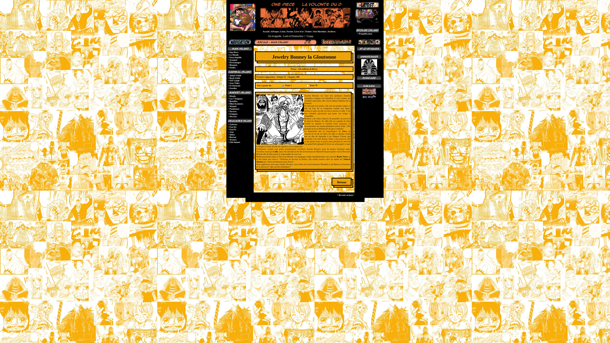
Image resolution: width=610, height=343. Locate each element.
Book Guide (235, 78)
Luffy (275, 151)
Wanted (233, 106)
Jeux (232, 132)
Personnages (235, 62)
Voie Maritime (319, 31)
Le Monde (234, 55)
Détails (233, 96)
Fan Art (233, 127)
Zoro (344, 131)
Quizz (232, 134)
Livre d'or (299, 31)
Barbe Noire (342, 156)
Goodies (233, 88)
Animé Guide (235, 75)
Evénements (235, 85)
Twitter (308, 31)
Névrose (233, 116)
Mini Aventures (236, 104)
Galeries (233, 124)
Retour (342, 182)
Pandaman (234, 109)
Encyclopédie (236, 57)
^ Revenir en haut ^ (346, 195)
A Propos (275, 31)
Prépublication (365, 34)
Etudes (233, 67)
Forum (290, 31)
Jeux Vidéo (235, 83)
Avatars (233, 139)
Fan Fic (233, 129)
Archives (332, 31)
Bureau (233, 137)
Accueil (266, 31)
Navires (233, 111)
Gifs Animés (235, 142)
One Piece (234, 52)
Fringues (233, 114)
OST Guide (235, 80)
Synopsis (233, 60)
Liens (282, 31)
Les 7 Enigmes (236, 99)
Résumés (233, 65)
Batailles (233, 101)
